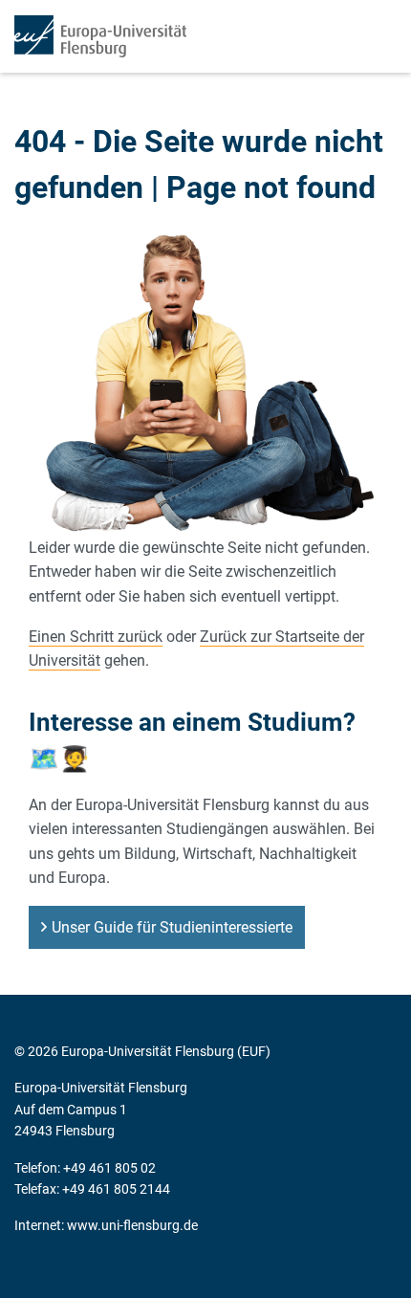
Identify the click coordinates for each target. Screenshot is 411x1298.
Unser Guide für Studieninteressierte (172, 927)
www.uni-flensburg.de (132, 1225)
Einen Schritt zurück (95, 636)
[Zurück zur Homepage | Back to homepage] (100, 36)
